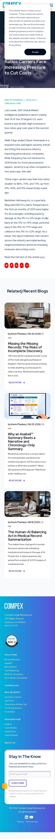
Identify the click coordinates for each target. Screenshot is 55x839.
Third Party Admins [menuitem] (13, 708)
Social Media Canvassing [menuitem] (16, 678)
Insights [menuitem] (8, 724)
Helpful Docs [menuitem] (10, 731)
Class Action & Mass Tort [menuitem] (16, 704)
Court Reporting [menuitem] (12, 670)
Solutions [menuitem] (11, 654)
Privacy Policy (38, 791)
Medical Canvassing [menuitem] (14, 674)
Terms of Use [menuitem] (32, 821)
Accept (35, 52)
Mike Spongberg (15, 100)
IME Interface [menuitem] (11, 667)
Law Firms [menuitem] (9, 700)
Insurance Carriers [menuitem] (13, 697)
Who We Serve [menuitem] (12, 692)
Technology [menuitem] (12, 685)
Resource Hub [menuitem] (12, 719)
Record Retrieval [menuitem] (12, 659)
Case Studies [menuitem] (11, 727)
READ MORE (15, 382)
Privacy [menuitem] (20, 821)
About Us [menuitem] (10, 742)
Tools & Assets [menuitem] (11, 735)
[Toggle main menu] (51, 5)
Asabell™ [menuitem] (9, 663)
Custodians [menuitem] (10, 711)
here (42, 257)
